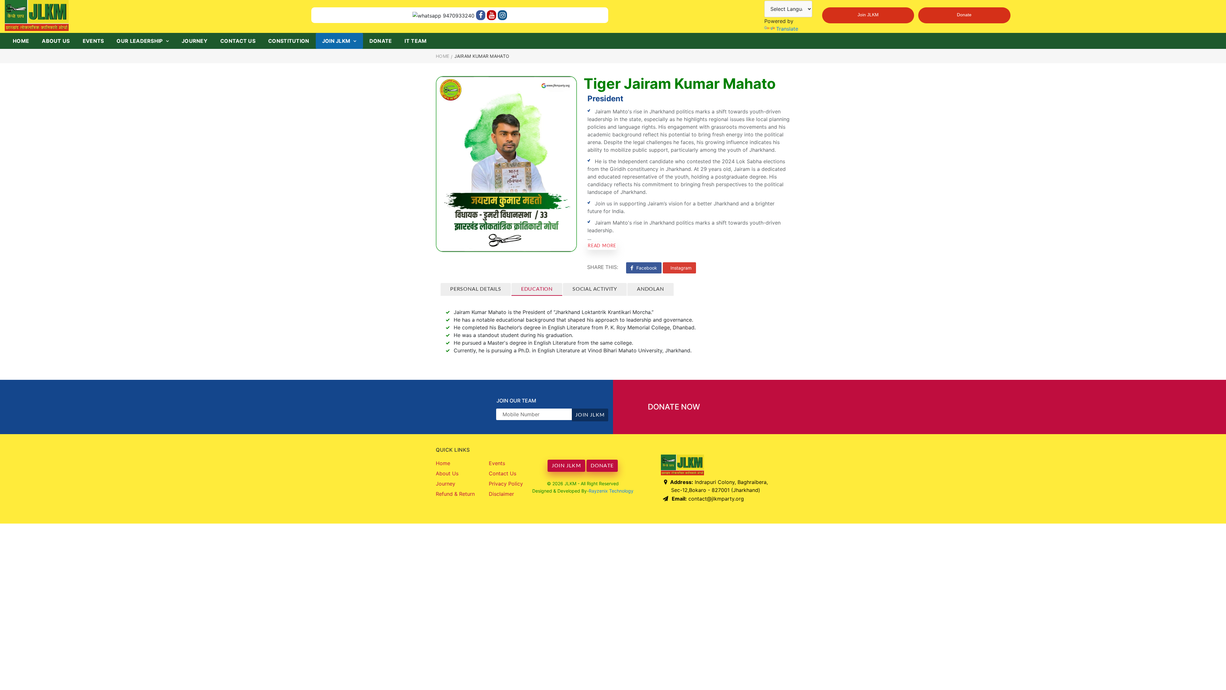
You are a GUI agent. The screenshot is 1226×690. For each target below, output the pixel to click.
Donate (964, 15)
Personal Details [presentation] (475, 289)
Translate (787, 29)
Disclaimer (501, 494)
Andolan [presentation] (650, 289)
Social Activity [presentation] (594, 289)
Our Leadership (140, 41)
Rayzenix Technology (611, 491)
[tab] (476, 289)
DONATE (602, 465)
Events (93, 41)
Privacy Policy (506, 483)
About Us (56, 41)
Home (21, 41)
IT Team (416, 41)
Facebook (646, 268)
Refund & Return (455, 494)
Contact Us (237, 41)
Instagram (681, 268)
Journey (195, 41)
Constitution (288, 41)
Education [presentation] (537, 289)
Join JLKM (868, 15)
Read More (602, 246)
